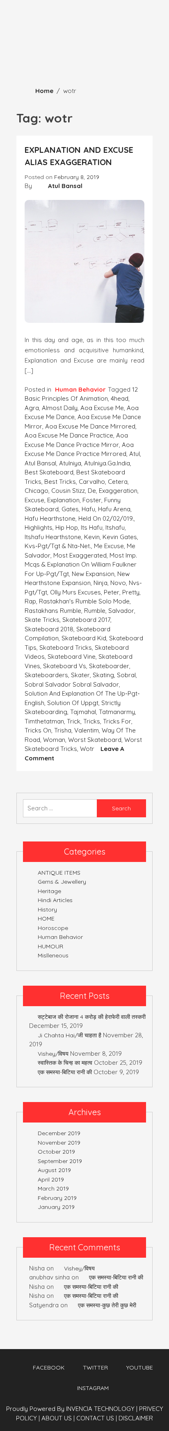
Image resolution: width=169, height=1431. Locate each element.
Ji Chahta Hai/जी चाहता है (69, 1035)
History (47, 909)
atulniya (70, 463)
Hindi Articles (55, 900)
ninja (100, 583)
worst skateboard (94, 740)
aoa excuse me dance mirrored (90, 426)
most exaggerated (80, 555)
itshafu (115, 527)
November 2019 (59, 1142)
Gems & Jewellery (62, 881)
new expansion (93, 574)
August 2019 (54, 1170)
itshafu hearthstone (53, 537)
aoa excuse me (102, 408)
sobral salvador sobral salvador (72, 684)
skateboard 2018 (49, 629)
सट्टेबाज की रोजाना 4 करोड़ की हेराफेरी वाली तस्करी (92, 1017)
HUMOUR (50, 946)
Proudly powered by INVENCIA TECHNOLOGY (71, 1409)
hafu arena (114, 509)
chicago (36, 490)
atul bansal (40, 463)
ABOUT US (58, 1418)
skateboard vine (72, 656)
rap (30, 601)
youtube (139, 1367)
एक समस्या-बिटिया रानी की (65, 1072)
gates (70, 509)
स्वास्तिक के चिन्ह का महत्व (65, 1062)
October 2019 (56, 1151)
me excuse (109, 546)
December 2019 (59, 1133)
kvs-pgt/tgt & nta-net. (58, 546)
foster (91, 500)
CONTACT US (96, 1418)
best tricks (60, 481)
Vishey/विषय (53, 1053)
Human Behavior (80, 389)
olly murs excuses (75, 592)
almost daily (60, 408)
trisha (62, 730)
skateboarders (46, 675)
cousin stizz (68, 490)
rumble (94, 611)
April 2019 (51, 1179)
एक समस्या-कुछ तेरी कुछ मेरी (107, 1305)
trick (73, 721)
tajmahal (83, 712)
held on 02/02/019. (106, 518)
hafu (88, 509)
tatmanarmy (117, 712)
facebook (48, 1367)
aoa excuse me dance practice (69, 435)
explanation (63, 500)
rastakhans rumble (53, 611)
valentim (86, 730)
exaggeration (118, 490)
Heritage (49, 891)
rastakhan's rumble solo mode (84, 601)
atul (134, 454)
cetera (118, 481)
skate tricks (42, 620)
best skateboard (49, 472)
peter (111, 592)
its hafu (92, 527)
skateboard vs (64, 666)
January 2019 (56, 1207)
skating (103, 675)
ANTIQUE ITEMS (59, 872)
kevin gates (120, 537)
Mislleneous (53, 955)
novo (118, 583)
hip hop (66, 527)
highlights (39, 527)
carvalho (92, 481)
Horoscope (53, 928)
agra (32, 408)
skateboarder (109, 666)
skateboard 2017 (86, 620)
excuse (34, 500)
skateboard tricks (65, 647)
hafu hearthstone (50, 518)
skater (80, 675)
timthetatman (44, 721)
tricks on (38, 730)
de (92, 490)
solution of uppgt (72, 703)
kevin (92, 537)
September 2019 (60, 1161)
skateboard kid (84, 638)
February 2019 (57, 1198)
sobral (126, 675)
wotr (87, 749)
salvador (121, 611)
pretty (130, 592)
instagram (93, 1388)
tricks (91, 721)
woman (54, 740)
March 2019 (53, 1188)
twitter (95, 1367)
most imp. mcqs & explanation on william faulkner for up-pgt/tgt (81, 564)
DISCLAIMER (136, 1418)
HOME (46, 918)
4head (119, 398)
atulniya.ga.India (107, 463)
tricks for (117, 721)
